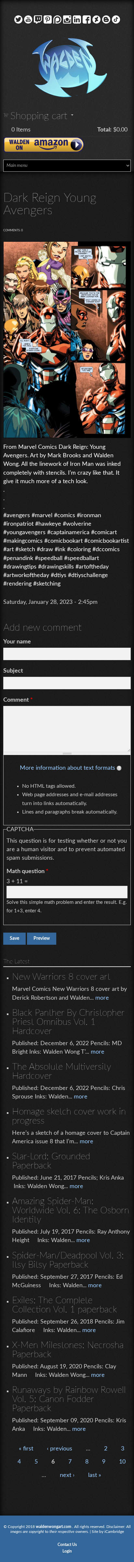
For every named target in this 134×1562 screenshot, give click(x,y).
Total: (104, 130)
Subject (13, 671)
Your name (17, 642)
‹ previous (59, 1449)
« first (26, 1449)
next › (67, 1475)
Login (67, 1551)
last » (94, 1475)
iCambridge (114, 1532)
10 (122, 1462)
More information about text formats (67, 768)
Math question (27, 871)
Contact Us (67, 1545)
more (102, 998)
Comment (18, 700)
